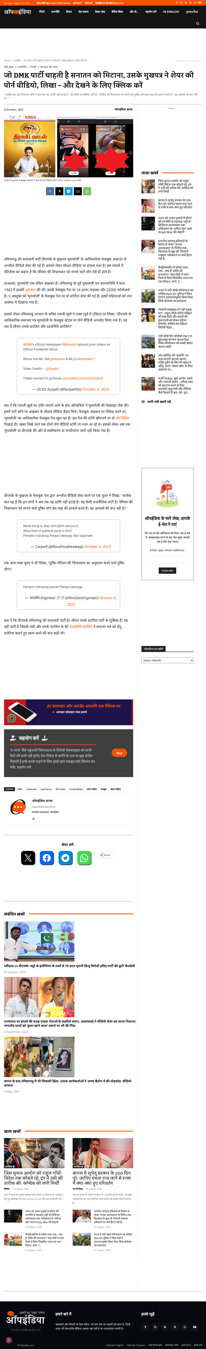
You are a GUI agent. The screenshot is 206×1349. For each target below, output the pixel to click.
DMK (19, 789)
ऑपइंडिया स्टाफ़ (123, 109)
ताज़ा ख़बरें (149, 173)
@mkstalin (57, 359)
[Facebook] (176, 3)
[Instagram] (181, 3)
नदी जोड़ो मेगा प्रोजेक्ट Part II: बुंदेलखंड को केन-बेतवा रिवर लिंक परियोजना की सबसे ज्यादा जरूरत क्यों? (175, 341)
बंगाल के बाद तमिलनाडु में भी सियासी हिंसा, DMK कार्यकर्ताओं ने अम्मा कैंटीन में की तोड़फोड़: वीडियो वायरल (67, 1083)
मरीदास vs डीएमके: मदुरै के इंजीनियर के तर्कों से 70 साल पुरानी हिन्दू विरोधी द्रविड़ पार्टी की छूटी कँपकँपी (69, 966)
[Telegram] (69, 191)
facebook (31, 789)
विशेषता (6, 1188)
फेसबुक (103, 789)
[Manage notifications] (9, 1340)
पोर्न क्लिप (122, 418)
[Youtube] (199, 3)
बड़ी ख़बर (9, 67)
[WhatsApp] (195, 3)
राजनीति (17, 60)
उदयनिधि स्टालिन (80, 626)
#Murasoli (69, 344)
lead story (46, 789)
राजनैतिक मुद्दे (9, 1166)
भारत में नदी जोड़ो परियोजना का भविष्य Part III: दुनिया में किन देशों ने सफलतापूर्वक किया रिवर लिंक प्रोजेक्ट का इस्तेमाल (113, 1240)
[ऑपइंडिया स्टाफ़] (18, 809)
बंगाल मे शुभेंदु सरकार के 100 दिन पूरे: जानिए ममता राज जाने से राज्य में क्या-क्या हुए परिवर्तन (102, 1178)
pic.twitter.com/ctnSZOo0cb (83, 378)
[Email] (78, 191)
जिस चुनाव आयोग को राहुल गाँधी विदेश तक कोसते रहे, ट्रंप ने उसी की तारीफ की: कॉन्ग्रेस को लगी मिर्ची (33, 1178)
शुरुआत (31, 289)
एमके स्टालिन (92, 789)
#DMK (27, 344)
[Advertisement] (77, 1269)
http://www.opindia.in (43, 806)
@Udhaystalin (83, 359)
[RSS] (186, 3)
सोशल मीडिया (115, 789)
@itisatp (51, 369)
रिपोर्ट (33, 67)
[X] (190, 3)
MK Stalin (61, 789)
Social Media (76, 789)
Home (7, 60)
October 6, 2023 (95, 389)
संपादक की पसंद (49, 67)
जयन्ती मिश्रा (78, 1188)
